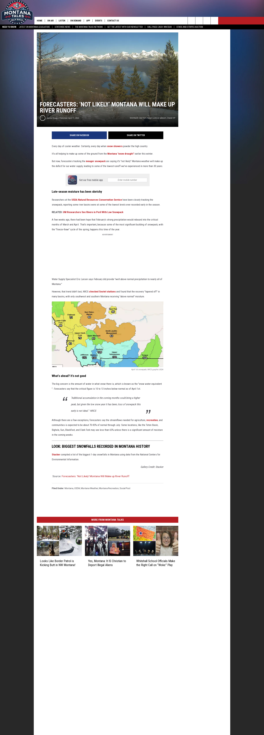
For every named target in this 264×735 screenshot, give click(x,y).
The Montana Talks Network (89, 27)
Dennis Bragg (52, 118)
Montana (69, 488)
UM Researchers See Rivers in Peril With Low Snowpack (93, 212)
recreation (152, 420)
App (88, 20)
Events (98, 20)
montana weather (89, 488)
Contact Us (113, 20)
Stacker (56, 454)
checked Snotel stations (102, 291)
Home (39, 20)
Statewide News (62, 27)
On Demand (75, 20)
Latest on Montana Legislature (34, 27)
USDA (77, 488)
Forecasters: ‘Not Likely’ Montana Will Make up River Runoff (95, 476)
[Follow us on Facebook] (207, 20)
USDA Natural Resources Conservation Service (97, 199)
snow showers (115, 146)
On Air (50, 20)
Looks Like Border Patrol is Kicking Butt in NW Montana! (57, 563)
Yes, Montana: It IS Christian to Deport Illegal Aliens (107, 563)
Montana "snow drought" (120, 153)
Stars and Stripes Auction (189, 27)
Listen (62, 20)
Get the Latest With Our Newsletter (125, 27)
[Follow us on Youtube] (214, 20)
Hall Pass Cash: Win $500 (159, 27)
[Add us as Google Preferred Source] (199, 20)
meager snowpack (96, 161)
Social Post (125, 488)
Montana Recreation (109, 488)
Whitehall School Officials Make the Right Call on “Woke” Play (155, 563)
